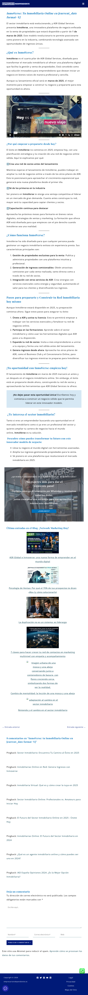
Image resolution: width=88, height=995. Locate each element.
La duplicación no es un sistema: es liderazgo (43, 622)
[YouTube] (47, 978)
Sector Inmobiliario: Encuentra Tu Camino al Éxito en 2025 (48, 752)
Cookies (71, 986)
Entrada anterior (11, 727)
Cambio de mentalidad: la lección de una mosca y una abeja (43, 693)
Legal (71, 977)
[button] (44, 511)
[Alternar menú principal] (83, 3)
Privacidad (70, 982)
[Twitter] (41, 978)
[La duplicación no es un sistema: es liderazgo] (43, 607)
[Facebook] (38, 978)
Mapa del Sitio (71, 990)
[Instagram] (44, 978)
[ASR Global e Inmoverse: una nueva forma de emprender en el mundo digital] (43, 542)
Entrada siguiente (76, 727)
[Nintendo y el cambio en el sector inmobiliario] (43, 702)
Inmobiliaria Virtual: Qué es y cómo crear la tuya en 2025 (47, 785)
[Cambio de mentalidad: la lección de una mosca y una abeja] (43, 675)
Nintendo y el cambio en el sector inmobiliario (42, 710)
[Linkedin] (50, 978)
